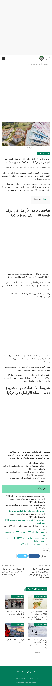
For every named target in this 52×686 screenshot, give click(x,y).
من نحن (30, 672)
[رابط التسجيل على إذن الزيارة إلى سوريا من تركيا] (14, 602)
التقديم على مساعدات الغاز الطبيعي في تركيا (27, 511)
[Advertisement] (26, 27)
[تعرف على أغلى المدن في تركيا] (14, 630)
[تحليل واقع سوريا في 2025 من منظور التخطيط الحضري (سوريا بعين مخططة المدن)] (37, 602)
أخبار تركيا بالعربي (43, 153)
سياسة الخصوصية (18, 672)
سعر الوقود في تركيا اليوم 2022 (32, 544)
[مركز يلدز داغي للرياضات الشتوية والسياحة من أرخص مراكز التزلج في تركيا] (37, 630)
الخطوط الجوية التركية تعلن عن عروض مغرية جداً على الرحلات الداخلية (13, 572)
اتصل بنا (37, 672)
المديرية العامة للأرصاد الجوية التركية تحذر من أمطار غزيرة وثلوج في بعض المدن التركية (39, 573)
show (44, 199)
